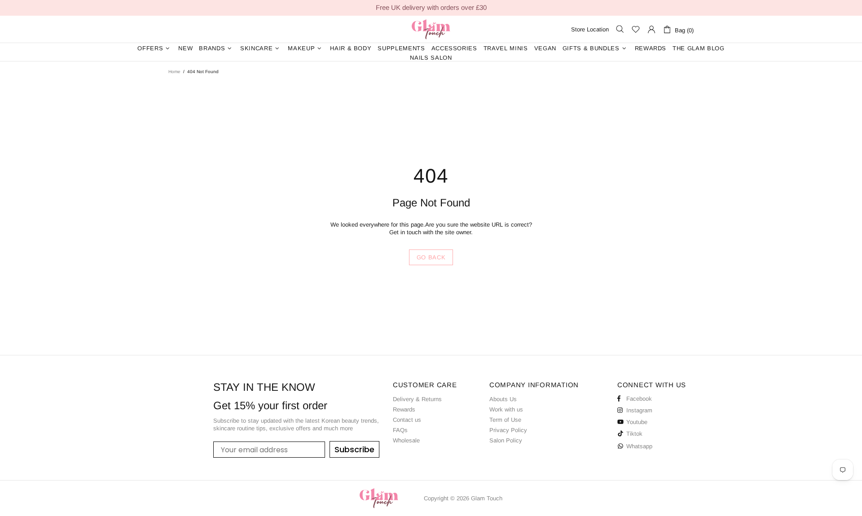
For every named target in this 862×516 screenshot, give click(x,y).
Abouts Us (503, 399)
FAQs (400, 430)
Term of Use (505, 419)
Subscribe (354, 449)
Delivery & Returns (417, 399)
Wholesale (406, 440)
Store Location (590, 29)
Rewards (404, 409)
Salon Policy (505, 440)
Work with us (506, 409)
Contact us (407, 419)
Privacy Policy (508, 430)
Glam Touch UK (431, 29)
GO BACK (431, 257)
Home (174, 71)
